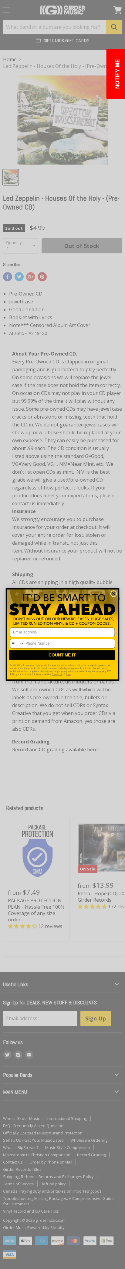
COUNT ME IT (62, 655)
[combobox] (17, 643)
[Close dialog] (114, 594)
